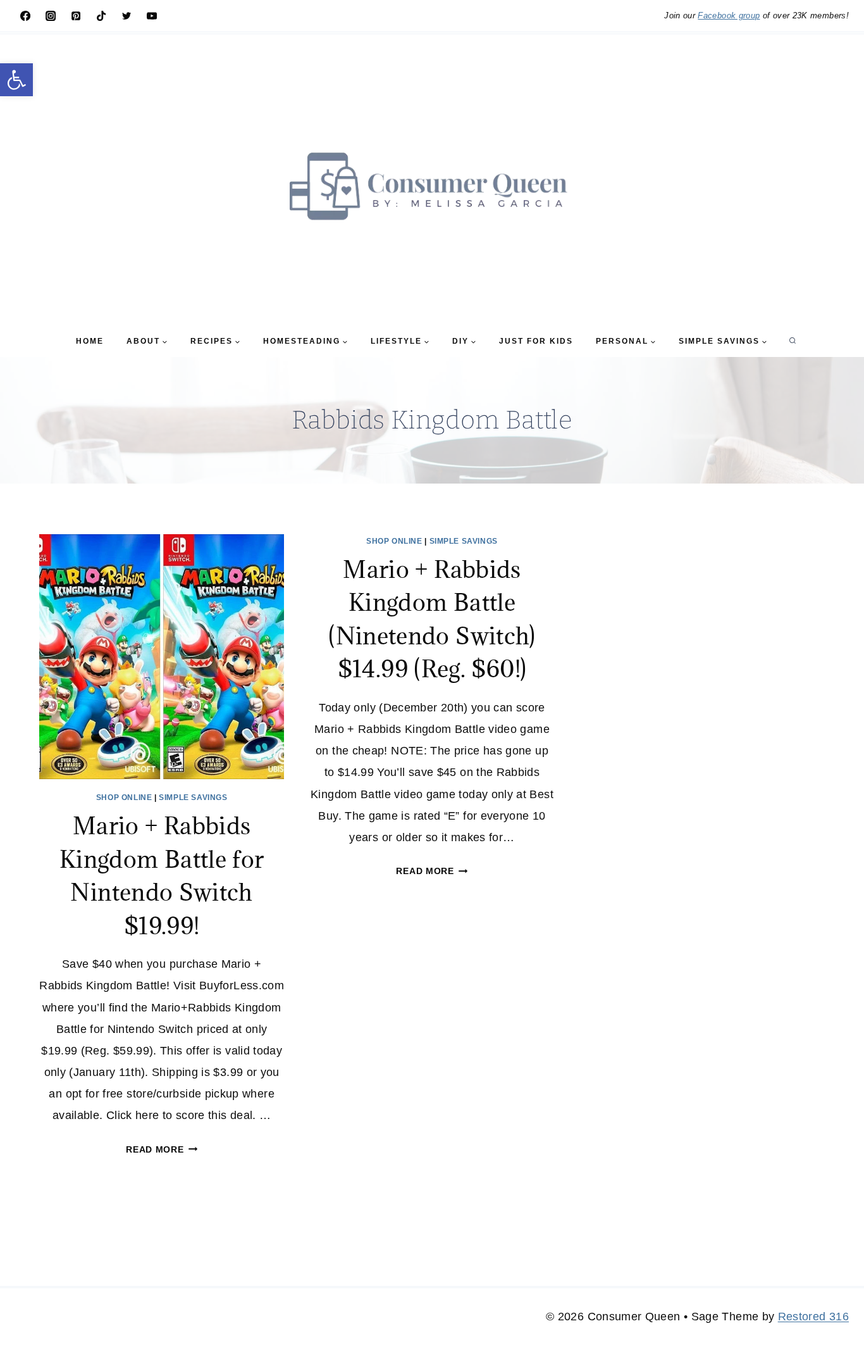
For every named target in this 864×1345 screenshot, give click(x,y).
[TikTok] (101, 16)
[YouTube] (152, 16)
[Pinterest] (76, 16)
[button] (16, 79)
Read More (161, 1149)
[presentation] (161, 656)
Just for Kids (536, 341)
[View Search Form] (792, 341)
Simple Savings (193, 797)
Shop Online (124, 797)
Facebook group (729, 15)
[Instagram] (50, 16)
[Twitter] (126, 16)
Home (90, 341)
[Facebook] (25, 16)
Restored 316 (813, 1316)
